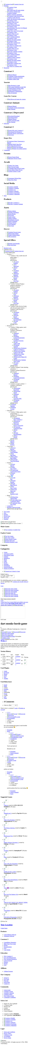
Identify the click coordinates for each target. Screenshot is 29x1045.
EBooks (13, 214)
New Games (11, 537)
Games (13, 217)
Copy (2, 586)
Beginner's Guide (15, 85)
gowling (6, 850)
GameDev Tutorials (9, 993)
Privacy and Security (18, 133)
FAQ (12, 135)
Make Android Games (19, 354)
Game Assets (7, 990)
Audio (5, 671)
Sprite (5, 675)
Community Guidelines (10, 997)
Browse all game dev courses (18, 99)
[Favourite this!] (8, 636)
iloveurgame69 (11, 718)
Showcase (6, 517)
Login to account (16, 507)
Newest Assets (17, 232)
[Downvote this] (18, 632)
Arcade (9, 476)
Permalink (9, 730)
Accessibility (7, 1036)
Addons (14, 211)
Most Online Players (17, 170)
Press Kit (6, 980)
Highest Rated (16, 235)
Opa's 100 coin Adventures (11, 863)
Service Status (7, 1038)
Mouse (5, 674)
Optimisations (18, 91)
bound (5, 685)
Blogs (8, 495)
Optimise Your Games (20, 360)
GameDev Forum (8, 991)
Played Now (7, 516)
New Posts (14, 180)
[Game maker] (14, 251)
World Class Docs (17, 144)
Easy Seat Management (10, 957)
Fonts (12, 215)
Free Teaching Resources (10, 959)
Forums (9, 462)
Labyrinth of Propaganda (10, 917)
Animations (16, 212)
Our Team (6, 979)
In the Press (7, 982)
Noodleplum (13, 738)
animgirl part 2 (8, 813)
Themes (14, 223)
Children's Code (8, 1035)
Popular (6, 514)
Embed (12, 633)
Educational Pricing (15, 145)
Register (6, 248)
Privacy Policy (7, 1033)
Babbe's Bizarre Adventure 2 (11, 842)
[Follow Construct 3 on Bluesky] (13, 191)
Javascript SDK (15, 120)
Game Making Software (10, 934)
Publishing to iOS (16, 90)
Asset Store (10, 446)
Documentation (8, 947)
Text (5, 677)
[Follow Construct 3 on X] (11, 189)
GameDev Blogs (8, 994)
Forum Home (15, 157)
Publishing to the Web (20, 87)
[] (7, 712)
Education (6, 123)
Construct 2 (17, 384)
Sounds (17, 220)
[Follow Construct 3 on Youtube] (13, 188)
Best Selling (15, 233)
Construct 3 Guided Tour (13, 529)
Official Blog (17, 178)
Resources (6, 67)
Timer (5, 698)
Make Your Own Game (10, 944)
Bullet (5, 686)
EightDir (6, 689)
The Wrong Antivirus (9, 828)
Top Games (15, 165)
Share (11, 635)
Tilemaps (13, 224)
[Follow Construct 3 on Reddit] (12, 187)
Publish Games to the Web (19, 351)
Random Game (14, 542)
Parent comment (14, 753)
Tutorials (13, 109)
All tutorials (14, 93)
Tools (12, 225)
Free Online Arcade (9, 996)
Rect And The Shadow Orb (11, 894)
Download (16, 116)
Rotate (5, 693)
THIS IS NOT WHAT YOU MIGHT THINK (16, 902)
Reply (8, 731)
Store (5, 195)
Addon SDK (15, 79)
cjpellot (3, 639)
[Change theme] (14, 509)
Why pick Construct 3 (17, 130)
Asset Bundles (16, 243)
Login (9, 248)
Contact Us (10, 506)
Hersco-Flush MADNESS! (11, 879)
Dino (5, 857)
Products (6, 5)
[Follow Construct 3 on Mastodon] (13, 194)
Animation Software (9, 936)
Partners (6, 962)
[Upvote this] (6, 632)
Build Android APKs (18, 88)
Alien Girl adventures (9, 820)
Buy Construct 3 (14, 202)
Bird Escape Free (8, 836)
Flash (5, 690)
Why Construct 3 (8, 956)
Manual (14, 74)
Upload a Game (16, 171)
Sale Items (13, 245)
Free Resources (18, 132)
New (5, 513)
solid (5, 696)
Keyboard (6, 672)
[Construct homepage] (14, 4)
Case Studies (7, 950)
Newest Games (15, 167)
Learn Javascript (8, 960)
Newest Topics (17, 158)
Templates (14, 221)
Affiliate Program (8, 971)
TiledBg (6, 678)
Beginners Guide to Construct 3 (20, 348)
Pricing (5, 945)
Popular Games (12, 539)
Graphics (14, 218)
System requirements (18, 76)
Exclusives (13, 236)
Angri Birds (7, 910)
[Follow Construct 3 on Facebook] (13, 192)
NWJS (15, 117)
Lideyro (6, 805)
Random (6, 519)
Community (7, 150)
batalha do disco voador (10, 871)
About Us (6, 977)
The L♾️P (7, 888)
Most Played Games (19, 168)
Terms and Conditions (9, 1032)
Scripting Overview (17, 77)
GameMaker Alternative (10, 942)
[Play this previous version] (25, 661)
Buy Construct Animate (16, 204)
